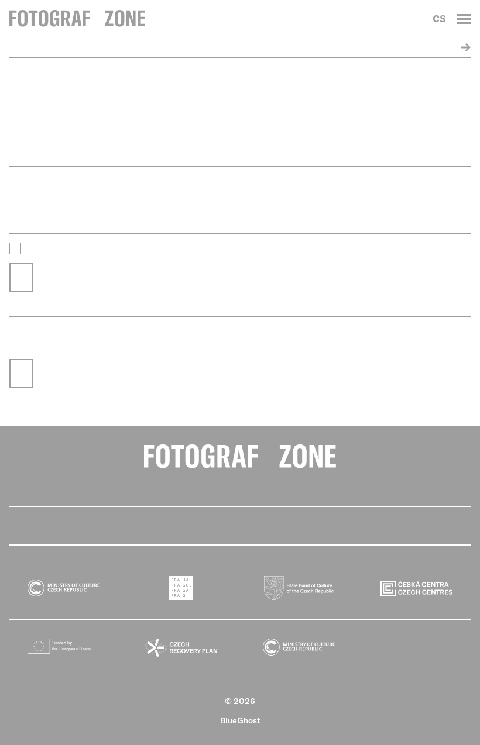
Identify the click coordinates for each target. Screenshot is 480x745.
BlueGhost (240, 720)
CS (439, 19)
